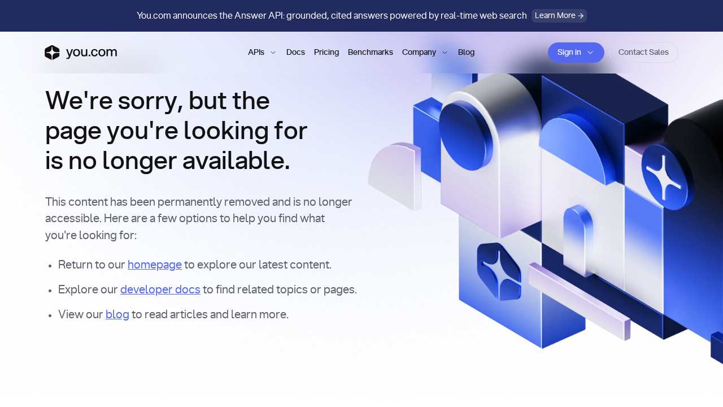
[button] (262, 53)
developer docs (160, 290)
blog (117, 315)
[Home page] (81, 52)
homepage (155, 265)
